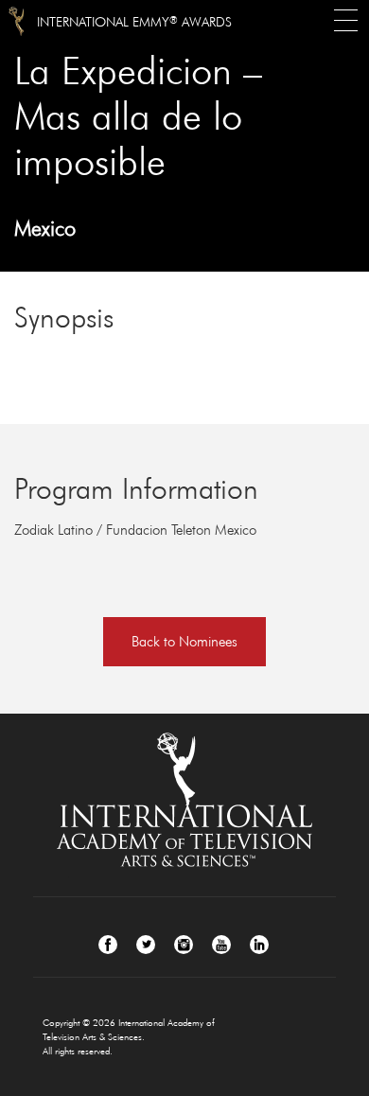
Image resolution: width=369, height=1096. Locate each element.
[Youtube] (221, 944)
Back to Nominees (184, 641)
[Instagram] (183, 944)
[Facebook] (107, 944)
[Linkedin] (259, 944)
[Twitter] (145, 944)
